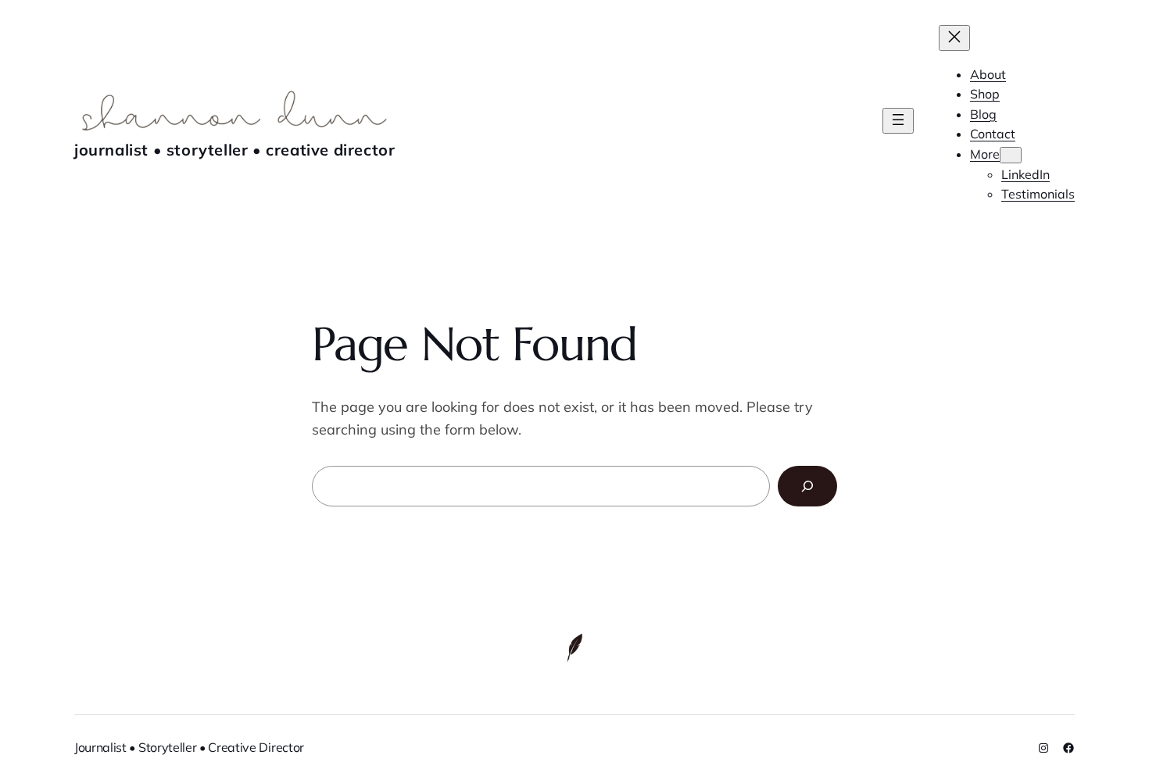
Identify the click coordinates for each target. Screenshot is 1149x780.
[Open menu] (898, 121)
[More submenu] (1011, 155)
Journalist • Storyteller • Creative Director (234, 149)
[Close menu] (954, 38)
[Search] (807, 486)
